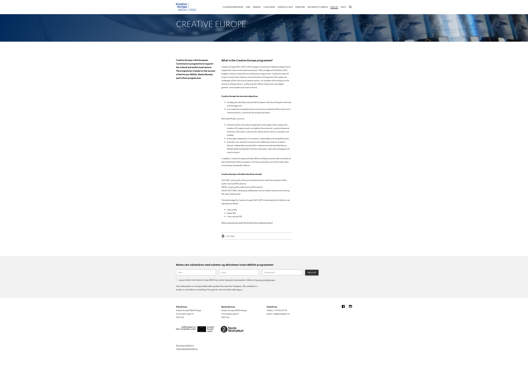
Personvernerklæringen (265, 280)
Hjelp (343, 7)
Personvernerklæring (185, 345)
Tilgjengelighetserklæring (187, 348)
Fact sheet (230, 236)
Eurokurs (300, 7)
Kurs (248, 7)
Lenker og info (285, 7)
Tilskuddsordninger (232, 7)
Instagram (350, 306)
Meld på (312, 272)
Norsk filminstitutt (232, 329)
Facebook (343, 306)
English (334, 7)
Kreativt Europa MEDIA (186, 7)
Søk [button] (350, 7)
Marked (257, 7)
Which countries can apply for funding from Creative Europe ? (247, 222)
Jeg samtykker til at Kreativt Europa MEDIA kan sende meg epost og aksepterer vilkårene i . (227, 280)
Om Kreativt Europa (318, 7)
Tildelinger (269, 7)
